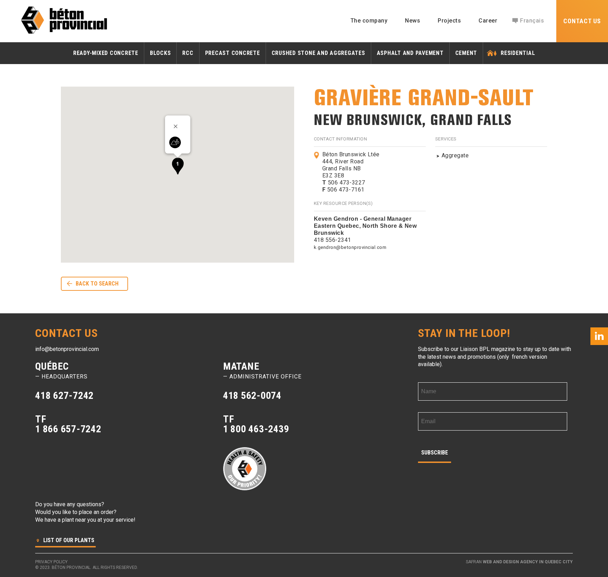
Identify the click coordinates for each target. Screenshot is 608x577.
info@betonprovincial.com (67, 349)
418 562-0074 (252, 395)
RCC (187, 53)
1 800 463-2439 (256, 429)
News (412, 20)
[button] (178, 166)
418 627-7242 (64, 395)
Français (532, 20)
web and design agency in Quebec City (528, 561)
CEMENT (466, 53)
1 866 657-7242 (68, 429)
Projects (449, 20)
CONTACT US (582, 21)
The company (369, 20)
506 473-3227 (343, 182)
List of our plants (68, 540)
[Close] (178, 126)
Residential (518, 53)
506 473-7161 (343, 189)
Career (488, 20)
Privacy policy (51, 561)
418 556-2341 (332, 240)
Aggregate (455, 155)
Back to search (97, 283)
